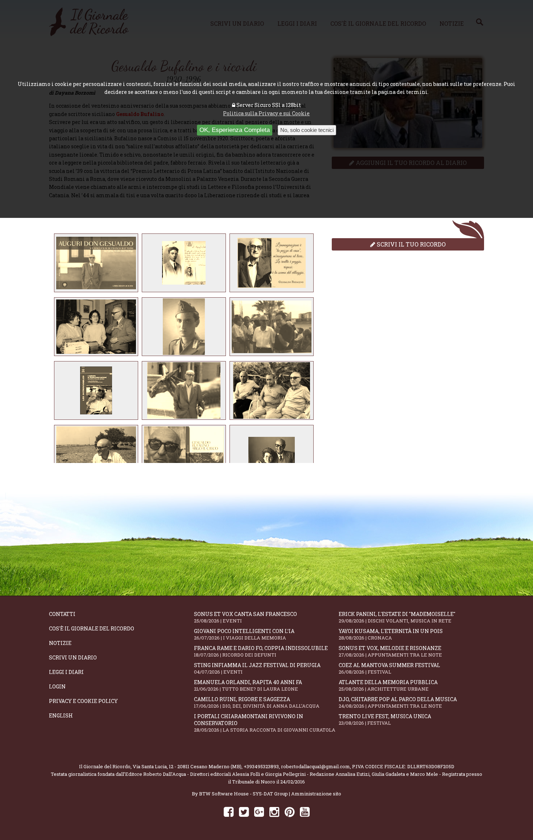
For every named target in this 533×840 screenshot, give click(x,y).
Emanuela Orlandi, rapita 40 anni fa (248, 685)
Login (57, 686)
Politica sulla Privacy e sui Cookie (266, 113)
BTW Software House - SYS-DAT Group (243, 793)
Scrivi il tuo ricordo (410, 244)
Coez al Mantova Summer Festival (389, 668)
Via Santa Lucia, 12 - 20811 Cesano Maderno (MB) (187, 766)
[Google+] (259, 811)
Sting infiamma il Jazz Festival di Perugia (257, 668)
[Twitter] (244, 811)
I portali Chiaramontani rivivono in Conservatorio (264, 723)
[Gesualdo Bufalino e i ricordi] (96, 263)
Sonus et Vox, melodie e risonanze (390, 651)
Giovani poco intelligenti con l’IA (244, 634)
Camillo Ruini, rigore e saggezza (256, 702)
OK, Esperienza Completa (234, 130)
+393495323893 (261, 766)
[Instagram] (274, 811)
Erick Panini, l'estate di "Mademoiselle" (397, 617)
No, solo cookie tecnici (307, 130)
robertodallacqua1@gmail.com (315, 766)
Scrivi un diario (73, 657)
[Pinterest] (289, 811)
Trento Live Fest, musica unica (385, 719)
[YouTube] (305, 811)
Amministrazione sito (316, 793)
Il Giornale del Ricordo (105, 766)
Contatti (62, 614)
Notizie (60, 643)
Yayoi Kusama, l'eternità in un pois (391, 634)
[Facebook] (229, 811)
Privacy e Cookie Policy (83, 701)
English (61, 715)
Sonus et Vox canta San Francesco (245, 617)
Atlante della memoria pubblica (388, 685)
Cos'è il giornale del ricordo (91, 628)
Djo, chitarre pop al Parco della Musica (398, 702)
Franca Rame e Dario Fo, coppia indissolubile (261, 651)
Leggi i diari (66, 672)
